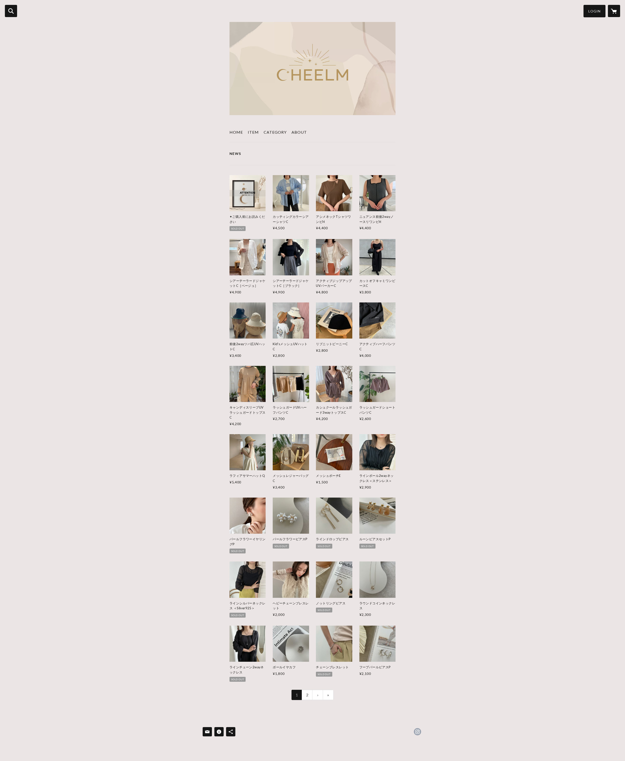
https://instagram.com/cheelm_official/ (417, 731)
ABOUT (299, 132)
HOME (236, 132)
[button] (594, 11)
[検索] (11, 11)
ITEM (253, 132)
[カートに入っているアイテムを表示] (614, 11)
